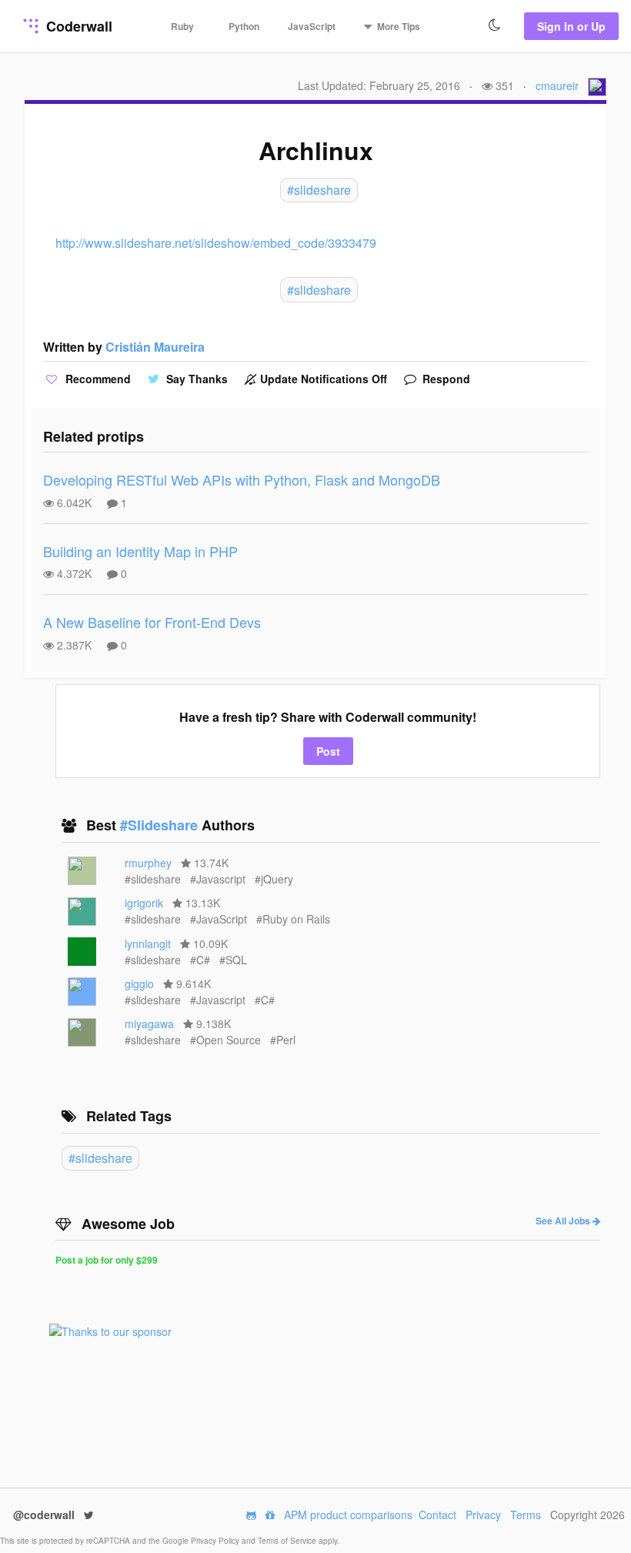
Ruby (182, 26)
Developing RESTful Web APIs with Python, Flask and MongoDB (241, 479)
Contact (437, 1514)
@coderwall (45, 1514)
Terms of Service (288, 1540)
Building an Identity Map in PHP (140, 551)
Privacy (483, 1514)
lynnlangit (148, 943)
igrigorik (144, 902)
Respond (444, 378)
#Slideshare (161, 825)
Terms (525, 1514)
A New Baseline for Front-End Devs (152, 622)
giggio (139, 983)
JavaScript (312, 26)
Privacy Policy (216, 1540)
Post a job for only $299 (106, 1260)
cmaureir (557, 85)
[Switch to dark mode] (495, 25)
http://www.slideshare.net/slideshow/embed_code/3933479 (215, 243)
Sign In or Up (571, 26)
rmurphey (148, 862)
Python (244, 26)
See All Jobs (564, 1220)
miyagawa (149, 1023)
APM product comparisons (348, 1514)
